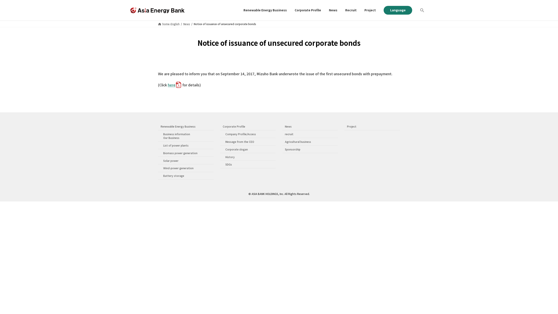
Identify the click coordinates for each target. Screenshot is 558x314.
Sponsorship (292, 149)
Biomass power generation (180, 153)
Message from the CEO (239, 141)
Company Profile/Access (240, 134)
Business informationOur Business (176, 136)
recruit (289, 134)
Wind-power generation (178, 168)
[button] (422, 10)
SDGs (228, 164)
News (288, 126)
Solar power (171, 160)
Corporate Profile (234, 126)
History (230, 157)
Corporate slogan (236, 149)
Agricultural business (298, 141)
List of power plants (176, 145)
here (171, 84)
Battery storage (173, 175)
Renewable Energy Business (178, 126)
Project (351, 126)
